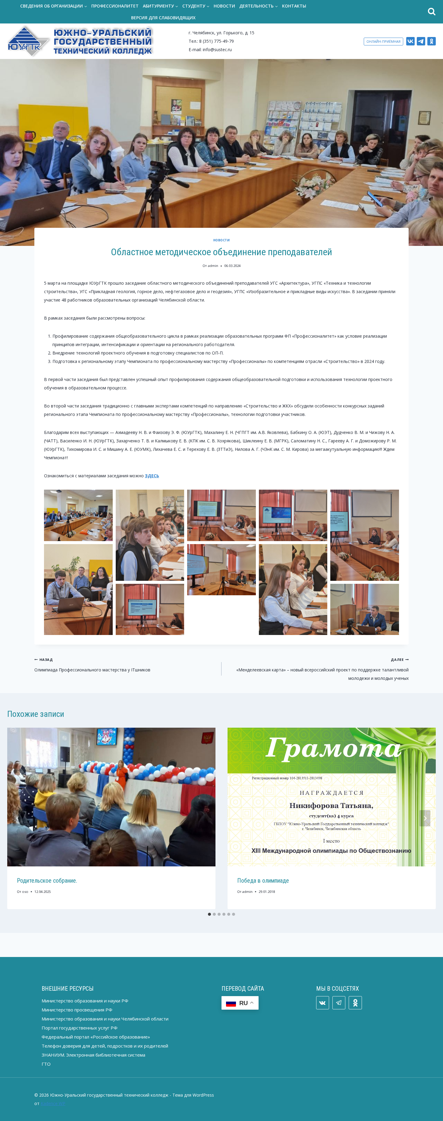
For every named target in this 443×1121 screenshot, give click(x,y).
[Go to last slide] (18, 818)
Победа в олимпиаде (263, 880)
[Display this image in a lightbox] (78, 515)
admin (213, 265)
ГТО (46, 1064)
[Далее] (424, 818)
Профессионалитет (115, 6)
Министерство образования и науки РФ (85, 1001)
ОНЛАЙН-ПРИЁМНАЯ (383, 41)
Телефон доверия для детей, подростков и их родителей (105, 1046)
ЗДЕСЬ (152, 475)
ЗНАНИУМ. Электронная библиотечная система (93, 1055)
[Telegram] (421, 41)
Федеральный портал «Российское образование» (96, 1037)
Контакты (294, 6)
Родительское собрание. (47, 880)
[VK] (410, 41)
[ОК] (431, 41)
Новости (224, 6)
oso (25, 891)
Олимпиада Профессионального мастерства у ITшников (92, 665)
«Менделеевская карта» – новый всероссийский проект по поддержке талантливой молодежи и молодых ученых (322, 669)
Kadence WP (53, 1103)
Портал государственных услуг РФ (80, 1028)
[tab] (209, 914)
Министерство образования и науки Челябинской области (105, 1019)
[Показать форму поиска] (377, 12)
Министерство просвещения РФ (77, 1010)
